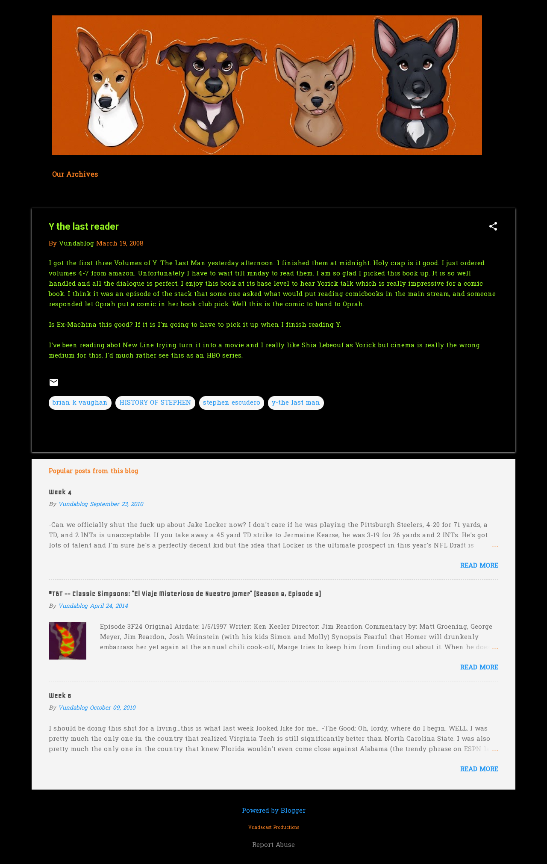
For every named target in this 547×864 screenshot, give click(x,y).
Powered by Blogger (274, 811)
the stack (177, 294)
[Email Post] (54, 386)
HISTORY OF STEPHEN (155, 403)
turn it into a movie (211, 345)
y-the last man (296, 403)
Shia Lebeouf (323, 345)
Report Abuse (273, 845)
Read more (479, 566)
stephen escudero (231, 403)
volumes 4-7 (69, 273)
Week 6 (60, 695)
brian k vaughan (80, 403)
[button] (493, 227)
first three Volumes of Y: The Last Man (142, 263)
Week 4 (60, 492)
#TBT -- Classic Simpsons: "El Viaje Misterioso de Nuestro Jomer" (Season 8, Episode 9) (185, 594)
